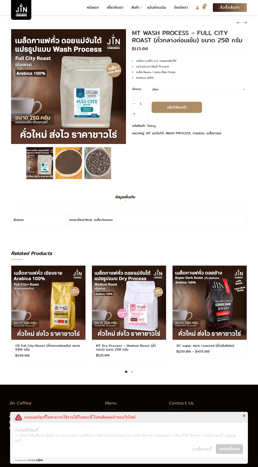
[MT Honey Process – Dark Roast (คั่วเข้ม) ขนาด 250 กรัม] (239, 22)
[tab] (125, 199)
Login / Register (197, 8)
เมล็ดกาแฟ (213, 133)
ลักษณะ (137, 89)
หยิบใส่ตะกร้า (177, 107)
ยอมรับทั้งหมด (229, 449)
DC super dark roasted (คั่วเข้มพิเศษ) (205, 345)
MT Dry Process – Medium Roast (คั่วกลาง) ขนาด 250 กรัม (126, 347)
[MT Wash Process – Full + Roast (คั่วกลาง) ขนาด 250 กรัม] (245, 22)
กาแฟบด (198, 133)
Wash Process (178, 133)
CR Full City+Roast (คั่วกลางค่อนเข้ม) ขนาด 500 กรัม (47, 347)
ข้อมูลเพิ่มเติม (125, 197)
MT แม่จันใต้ (155, 133)
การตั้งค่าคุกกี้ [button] (202, 449)
